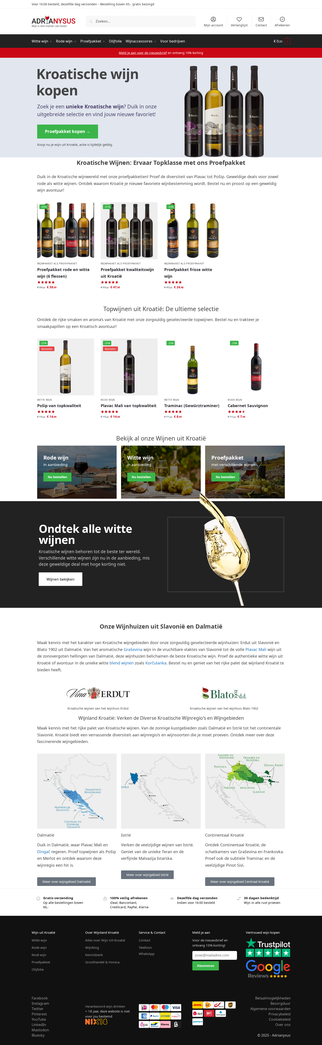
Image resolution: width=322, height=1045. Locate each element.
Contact (261, 25)
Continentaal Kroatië (224, 835)
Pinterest (39, 1014)
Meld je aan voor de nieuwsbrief (143, 53)
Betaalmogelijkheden (273, 998)
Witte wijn (44, 399)
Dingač (43, 851)
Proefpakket (41, 962)
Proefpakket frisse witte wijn (188, 273)
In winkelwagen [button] (65, 297)
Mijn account (213, 25)
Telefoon (145, 947)
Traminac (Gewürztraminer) (191, 405)
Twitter (38, 1008)
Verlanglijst (239, 25)
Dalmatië (45, 835)
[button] (282, 41)
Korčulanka (155, 663)
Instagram (40, 1003)
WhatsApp (146, 953)
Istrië (126, 835)
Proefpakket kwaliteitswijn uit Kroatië (127, 273)
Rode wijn (108, 399)
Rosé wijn (39, 955)
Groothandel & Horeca (102, 962)
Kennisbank (94, 955)
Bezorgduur (280, 1003)
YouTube (39, 1019)
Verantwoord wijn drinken (105, 1006)
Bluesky (38, 1035)
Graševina (133, 649)
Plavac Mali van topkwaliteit (128, 405)
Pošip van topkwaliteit (59, 405)
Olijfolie (38, 969)
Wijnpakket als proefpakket (57, 263)
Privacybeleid (279, 1014)
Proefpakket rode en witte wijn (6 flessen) (63, 273)
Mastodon (40, 1030)
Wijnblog (92, 947)
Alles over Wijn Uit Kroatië (105, 940)
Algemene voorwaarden (270, 1008)
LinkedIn (39, 1024)
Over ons (283, 1024)
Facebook (40, 998)
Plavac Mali (255, 649)
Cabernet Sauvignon (248, 405)
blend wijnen (122, 663)
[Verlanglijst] (87, 209)
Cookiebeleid (280, 1019)
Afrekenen (282, 25)
